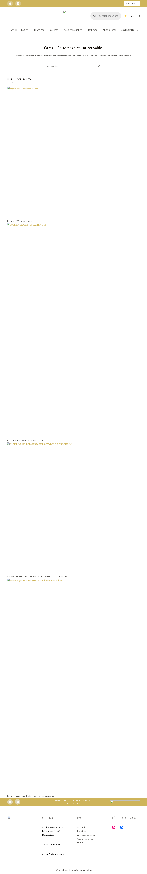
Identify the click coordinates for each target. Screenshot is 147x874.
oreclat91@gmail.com (53, 854)
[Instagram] (18, 3)
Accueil (14, 30)
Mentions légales (73, 803)
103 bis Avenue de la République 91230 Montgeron (52, 831)
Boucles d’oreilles (73, 30)
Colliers (54, 30)
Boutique (82, 831)
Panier (80, 842)
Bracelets (39, 30)
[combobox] (71, 66)
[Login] (132, 16)
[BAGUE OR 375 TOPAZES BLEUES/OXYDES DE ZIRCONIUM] (73, 508)
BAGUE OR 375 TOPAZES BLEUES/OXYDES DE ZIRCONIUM (37, 576)
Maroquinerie (109, 30)
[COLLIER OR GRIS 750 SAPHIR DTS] (73, 331)
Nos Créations (127, 30)
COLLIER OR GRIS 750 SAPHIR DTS (25, 440)
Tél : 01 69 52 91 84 (51, 844)
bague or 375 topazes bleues (20, 221)
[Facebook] (10, 3)
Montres (92, 30)
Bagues (24, 30)
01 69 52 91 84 (132, 3)
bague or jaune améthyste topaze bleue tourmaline (30, 796)
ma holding (87, 870)
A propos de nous (86, 834)
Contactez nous (85, 838)
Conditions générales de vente (82, 800)
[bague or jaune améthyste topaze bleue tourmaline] (73, 686)
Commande (57, 800)
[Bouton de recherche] (99, 66)
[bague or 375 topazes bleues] (73, 153)
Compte (66, 800)
